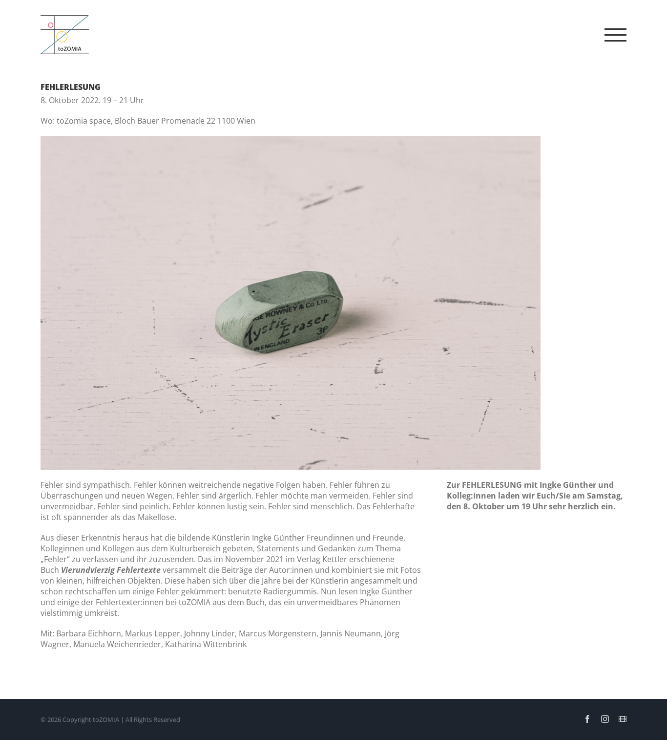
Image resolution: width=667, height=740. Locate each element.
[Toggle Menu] (615, 35)
